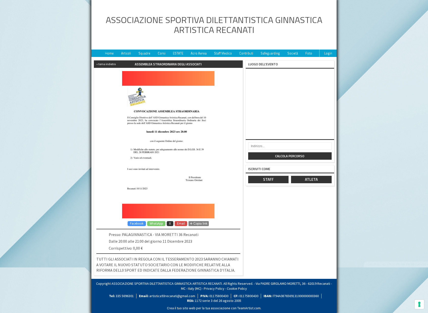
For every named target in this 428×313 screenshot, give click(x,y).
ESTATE (178, 53)
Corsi (161, 53)
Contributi (246, 53)
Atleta (311, 179)
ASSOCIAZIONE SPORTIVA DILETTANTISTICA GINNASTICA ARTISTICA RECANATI (214, 25)
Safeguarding (270, 53)
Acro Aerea (199, 53)
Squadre (144, 53)
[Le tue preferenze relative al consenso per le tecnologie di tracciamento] (419, 304)
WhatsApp (156, 223)
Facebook (136, 223)
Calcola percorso (289, 156)
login (328, 53)
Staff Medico (223, 53)
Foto (308, 53)
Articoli (126, 53)
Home (109, 53)
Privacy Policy (214, 288)
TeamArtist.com (249, 308)
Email (181, 223)
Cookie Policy (237, 288)
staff (268, 179)
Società (292, 53)
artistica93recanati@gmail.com (172, 296)
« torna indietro (106, 64)
